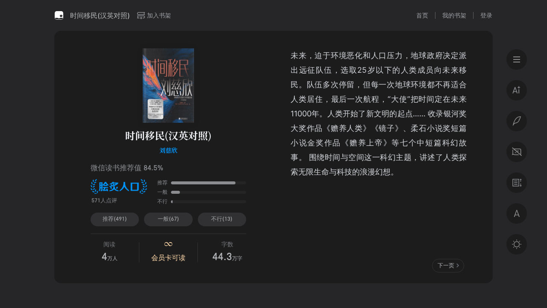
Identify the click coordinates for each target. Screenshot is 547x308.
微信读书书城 (59, 15)
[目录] (516, 59)
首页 (422, 15)
